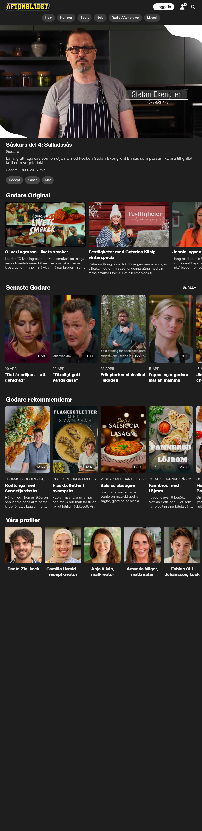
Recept (14, 180)
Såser (32, 180)
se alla (189, 288)
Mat (48, 180)
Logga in (164, 7)
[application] (101, 81)
